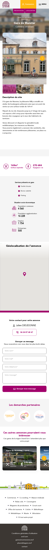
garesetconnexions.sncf (24, 540)
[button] (42, 58)
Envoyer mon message (26, 389)
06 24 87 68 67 (26, 332)
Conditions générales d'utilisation (24, 533)
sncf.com (24, 537)
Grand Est (24, 19)
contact (24, 547)
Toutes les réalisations (25, 17)
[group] (20, 458)
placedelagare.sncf (24, 543)
